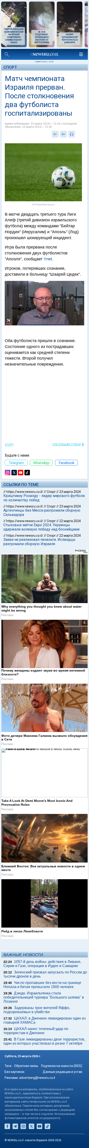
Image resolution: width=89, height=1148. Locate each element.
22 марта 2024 (70, 521)
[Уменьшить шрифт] (55, 134)
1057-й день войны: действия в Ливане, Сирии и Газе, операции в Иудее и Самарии (42, 964)
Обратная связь (26, 1066)
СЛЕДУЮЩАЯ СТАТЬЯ (66, 444)
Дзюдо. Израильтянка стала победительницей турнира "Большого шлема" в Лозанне (43, 997)
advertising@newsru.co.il (37, 1078)
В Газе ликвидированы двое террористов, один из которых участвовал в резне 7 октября (44, 1041)
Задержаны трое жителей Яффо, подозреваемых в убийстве (36, 1010)
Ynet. (48, 259)
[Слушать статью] (76, 134)
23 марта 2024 (70, 492)
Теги (8, 1066)
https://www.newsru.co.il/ (24, 492)
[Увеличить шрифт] (63, 134)
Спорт (10, 67)
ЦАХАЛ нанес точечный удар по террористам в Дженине (35, 1031)
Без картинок (14, 1072)
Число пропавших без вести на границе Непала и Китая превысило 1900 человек (42, 985)
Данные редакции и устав (62, 1072)
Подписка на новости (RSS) (61, 1066)
